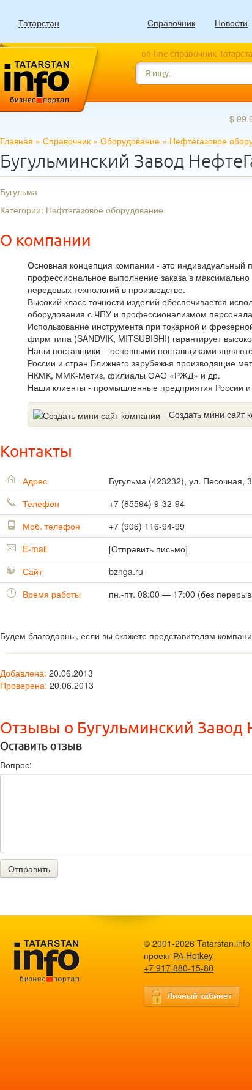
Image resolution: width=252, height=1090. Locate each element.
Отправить (29, 868)
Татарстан (38, 23)
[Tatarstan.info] (58, 960)
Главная (16, 141)
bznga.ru (126, 571)
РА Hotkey (193, 955)
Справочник (171, 23)
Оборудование (130, 141)
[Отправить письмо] (148, 549)
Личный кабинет (199, 995)
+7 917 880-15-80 (178, 968)
